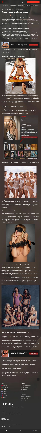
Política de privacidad (25, 398)
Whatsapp (25, 389)
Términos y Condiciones (26, 396)
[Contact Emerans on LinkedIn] (9, 404)
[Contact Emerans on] (3, 404)
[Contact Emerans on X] (12, 404)
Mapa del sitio (24, 400)
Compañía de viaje (13, 5)
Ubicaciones (20, 5)
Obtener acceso (33, 45)
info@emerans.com (27, 385)
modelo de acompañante (24, 19)
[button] (23, 2)
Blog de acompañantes (29, 5)
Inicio (2, 9)
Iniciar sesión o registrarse (33, 2)
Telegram (25, 391)
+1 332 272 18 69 (26, 387)
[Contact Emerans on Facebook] (6, 404)
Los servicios (5, 5)
